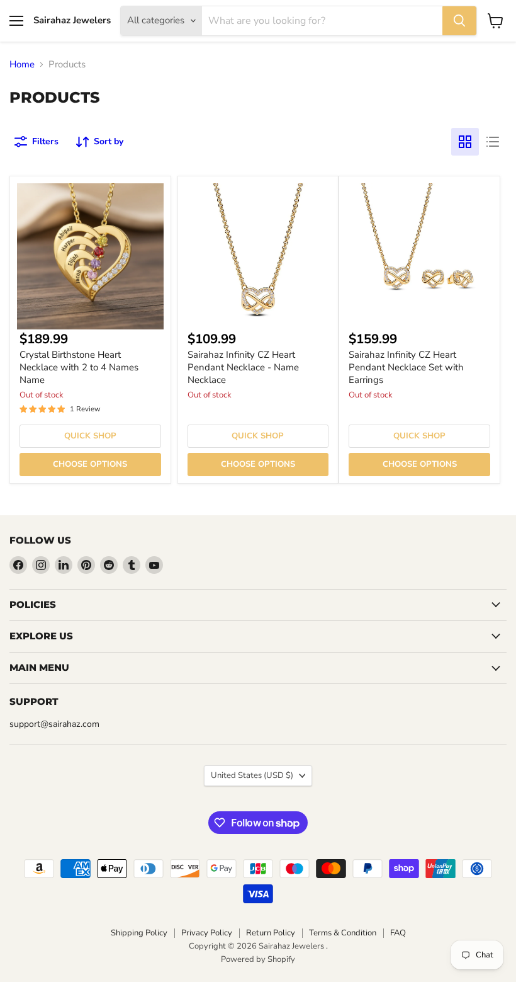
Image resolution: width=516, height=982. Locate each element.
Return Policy (270, 933)
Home (22, 64)
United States (252, 775)
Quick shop (90, 436)
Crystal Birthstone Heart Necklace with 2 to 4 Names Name (79, 366)
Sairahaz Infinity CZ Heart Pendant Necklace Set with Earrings (406, 366)
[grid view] (465, 142)
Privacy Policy (206, 933)
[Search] (459, 20)
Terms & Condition (342, 933)
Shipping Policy (139, 933)
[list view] (493, 142)
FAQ (398, 933)
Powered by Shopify (258, 959)
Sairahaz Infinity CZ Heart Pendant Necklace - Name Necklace (243, 366)
